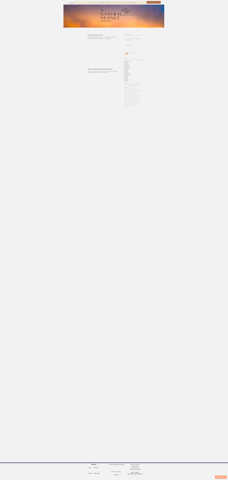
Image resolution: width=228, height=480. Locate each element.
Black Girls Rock (136, 94)
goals (137, 104)
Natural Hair (134, 102)
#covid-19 (129, 85)
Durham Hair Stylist (128, 100)
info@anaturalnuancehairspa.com (136, 474)
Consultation (138, 98)
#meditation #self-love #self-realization (131, 89)
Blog (137, 96)
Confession (133, 98)
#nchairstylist (131, 91)
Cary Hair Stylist (127, 98)
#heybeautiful (138, 85)
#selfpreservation (131, 92)
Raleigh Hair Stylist (127, 104)
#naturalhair (126, 91)
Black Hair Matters (132, 96)
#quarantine (137, 91)
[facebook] (69, 3)
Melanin (137, 100)
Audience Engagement (128, 94)
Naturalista (139, 102)
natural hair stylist (127, 106)
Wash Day (134, 104)
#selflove (126, 92)
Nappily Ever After (127, 102)
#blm (125, 85)
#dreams (133, 85)
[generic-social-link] (73, 3)
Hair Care (134, 100)
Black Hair (126, 96)
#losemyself (126, 87)
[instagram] (71, 3)
